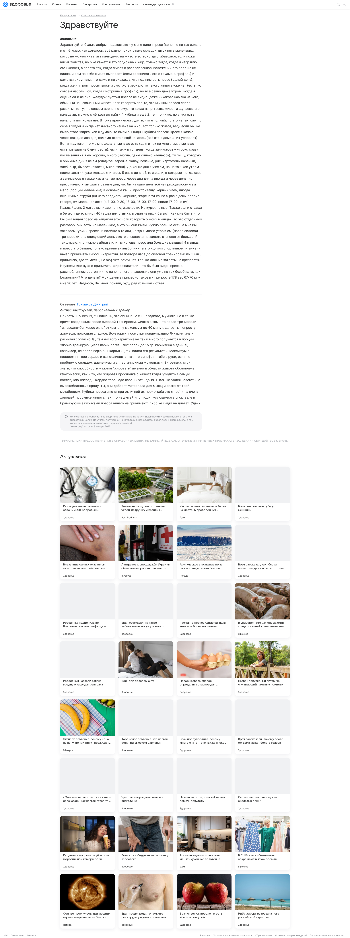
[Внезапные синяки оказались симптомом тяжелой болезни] (87, 552)
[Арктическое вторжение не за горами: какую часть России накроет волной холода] (204, 552)
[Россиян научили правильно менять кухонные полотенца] (204, 843)
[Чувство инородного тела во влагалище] (145, 785)
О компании (17, 935)
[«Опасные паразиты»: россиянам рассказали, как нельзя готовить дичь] (87, 785)
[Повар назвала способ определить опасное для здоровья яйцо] (204, 668)
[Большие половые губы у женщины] (262, 494)
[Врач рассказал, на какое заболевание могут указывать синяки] (145, 610)
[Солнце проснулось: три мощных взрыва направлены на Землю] (87, 901)
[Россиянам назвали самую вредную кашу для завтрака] (87, 668)
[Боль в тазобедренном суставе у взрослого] (145, 843)
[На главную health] (19, 4)
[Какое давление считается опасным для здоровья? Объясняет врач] (87, 494)
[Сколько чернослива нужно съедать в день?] (262, 785)
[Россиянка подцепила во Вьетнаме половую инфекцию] (87, 610)
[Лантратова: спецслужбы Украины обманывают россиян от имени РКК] (145, 552)
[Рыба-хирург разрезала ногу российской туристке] (262, 901)
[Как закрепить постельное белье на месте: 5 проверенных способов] (204, 494)
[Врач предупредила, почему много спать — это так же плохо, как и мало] (204, 726)
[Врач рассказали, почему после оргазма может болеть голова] (262, 726)
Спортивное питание (93, 15)
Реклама (31, 935)
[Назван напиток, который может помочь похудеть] (204, 785)
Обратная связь (263, 935)
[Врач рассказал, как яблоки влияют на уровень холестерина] (262, 552)
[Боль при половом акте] (145, 668)
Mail (6, 935)
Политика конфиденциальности (326, 935)
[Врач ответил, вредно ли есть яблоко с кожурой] (204, 901)
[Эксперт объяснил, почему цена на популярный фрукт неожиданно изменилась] (87, 726)
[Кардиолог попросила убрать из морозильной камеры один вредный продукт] (87, 843)
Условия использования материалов (232, 935)
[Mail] (5, 4)
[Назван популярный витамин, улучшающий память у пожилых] (262, 668)
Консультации (68, 15)
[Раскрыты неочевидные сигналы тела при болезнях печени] (204, 610)
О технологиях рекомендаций (291, 935)
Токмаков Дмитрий (92, 304)
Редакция (205, 935)
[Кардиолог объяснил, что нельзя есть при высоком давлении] (145, 726)
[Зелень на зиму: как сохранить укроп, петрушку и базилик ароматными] (145, 494)
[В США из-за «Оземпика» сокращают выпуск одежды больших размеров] (262, 843)
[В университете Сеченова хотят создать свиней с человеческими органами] (262, 610)
